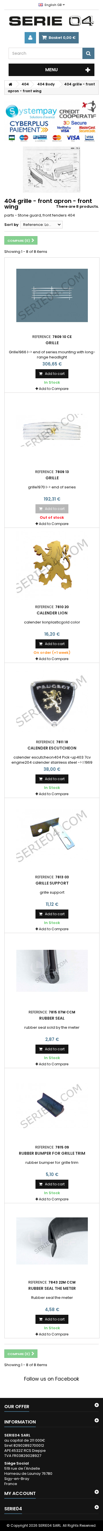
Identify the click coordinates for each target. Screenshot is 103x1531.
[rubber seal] (52, 970)
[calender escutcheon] (52, 700)
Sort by (11, 224)
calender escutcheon (51, 748)
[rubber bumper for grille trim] (52, 1105)
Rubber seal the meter (52, 1288)
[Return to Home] (10, 84)
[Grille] (52, 295)
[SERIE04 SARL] (51, 21)
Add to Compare (53, 388)
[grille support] (52, 835)
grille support (52, 883)
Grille (52, 343)
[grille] (52, 430)
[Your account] (30, 37)
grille (52, 478)
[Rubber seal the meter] (52, 1241)
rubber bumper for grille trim (52, 1153)
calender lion (52, 613)
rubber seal (52, 1018)
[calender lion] (52, 565)
